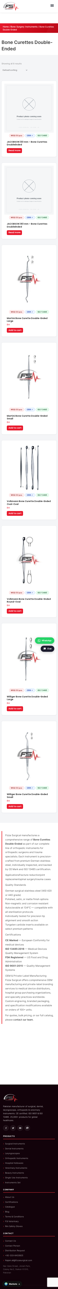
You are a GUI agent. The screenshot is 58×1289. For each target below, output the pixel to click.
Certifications (11, 1202)
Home (6, 26)
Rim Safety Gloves (14, 1226)
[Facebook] (6, 1128)
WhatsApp (47, 640)
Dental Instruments (14, 1148)
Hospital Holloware (14, 1163)
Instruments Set (13, 1182)
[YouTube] (20, 1128)
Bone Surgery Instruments (24, 26)
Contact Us (10, 1241)
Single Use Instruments (16, 1177)
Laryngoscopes (12, 1153)
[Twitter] (13, 1128)
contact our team (23, 1019)
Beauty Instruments (14, 1173)
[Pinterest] (27, 1128)
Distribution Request (15, 1250)
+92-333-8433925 (14, 1255)
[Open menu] (52, 5)
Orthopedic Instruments (16, 1158)
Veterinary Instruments (16, 1168)
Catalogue (10, 1206)
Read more (14, 150)
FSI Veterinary (12, 1221)
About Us (9, 1197)
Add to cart (15, 330)
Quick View (29, 136)
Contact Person (12, 1245)
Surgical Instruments (15, 1143)
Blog (7, 1211)
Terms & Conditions (14, 1216)
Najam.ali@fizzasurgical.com (18, 1260)
